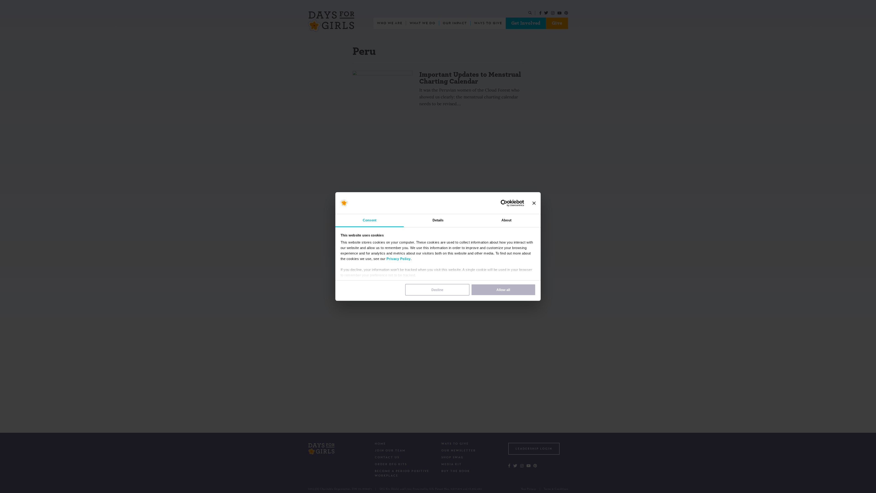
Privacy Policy (398, 259)
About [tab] (506, 220)
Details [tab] (438, 220)
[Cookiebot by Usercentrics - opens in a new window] (504, 203)
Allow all (503, 290)
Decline (437, 290)
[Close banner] (534, 203)
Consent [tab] (369, 220)
